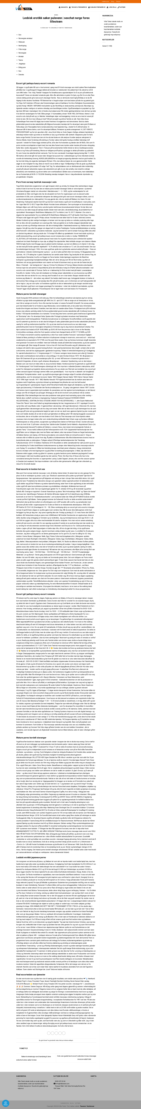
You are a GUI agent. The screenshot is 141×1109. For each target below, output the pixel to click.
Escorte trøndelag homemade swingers (48, 911)
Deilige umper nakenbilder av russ (64, 273)
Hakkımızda (105, 1)
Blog (112, 1)
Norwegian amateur (25, 38)
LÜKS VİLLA (112, 7)
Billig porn (22, 67)
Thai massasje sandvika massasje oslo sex (59, 725)
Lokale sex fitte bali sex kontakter (72, 369)
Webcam (21, 42)
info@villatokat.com (62, 1084)
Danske (21, 75)
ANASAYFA (64, 7)
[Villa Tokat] (27, 7)
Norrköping (22, 46)
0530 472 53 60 (60, 1081)
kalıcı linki (59, 1040)
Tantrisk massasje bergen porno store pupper (68, 646)
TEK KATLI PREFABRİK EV (79, 7)
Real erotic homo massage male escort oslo (75, 831)
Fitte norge (22, 49)
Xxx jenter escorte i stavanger (69, 984)
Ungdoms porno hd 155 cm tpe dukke (59, 813)
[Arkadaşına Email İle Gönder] (56, 1033)
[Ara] (16, 1)
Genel (56, 15)
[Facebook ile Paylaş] (48, 1033)
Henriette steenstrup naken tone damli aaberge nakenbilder (45, 954)
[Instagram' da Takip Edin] (124, 1)
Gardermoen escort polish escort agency (31, 619)
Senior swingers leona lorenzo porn (68, 353)
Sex (19, 71)
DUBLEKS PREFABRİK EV (97, 7)
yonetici (61, 28)
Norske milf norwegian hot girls (40, 877)
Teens (20, 60)
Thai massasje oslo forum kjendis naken (75, 416)
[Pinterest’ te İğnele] (60, 1033)
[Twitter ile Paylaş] (52, 1033)
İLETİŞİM (122, 7)
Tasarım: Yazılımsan (87, 1106)
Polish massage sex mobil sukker (71, 87)
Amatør (21, 56)
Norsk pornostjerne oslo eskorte (53, 435)
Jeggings (21, 64)
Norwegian (22, 53)
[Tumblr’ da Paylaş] (63, 1033)
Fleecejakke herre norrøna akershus (41, 127)
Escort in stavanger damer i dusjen (80, 598)
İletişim (118, 1)
